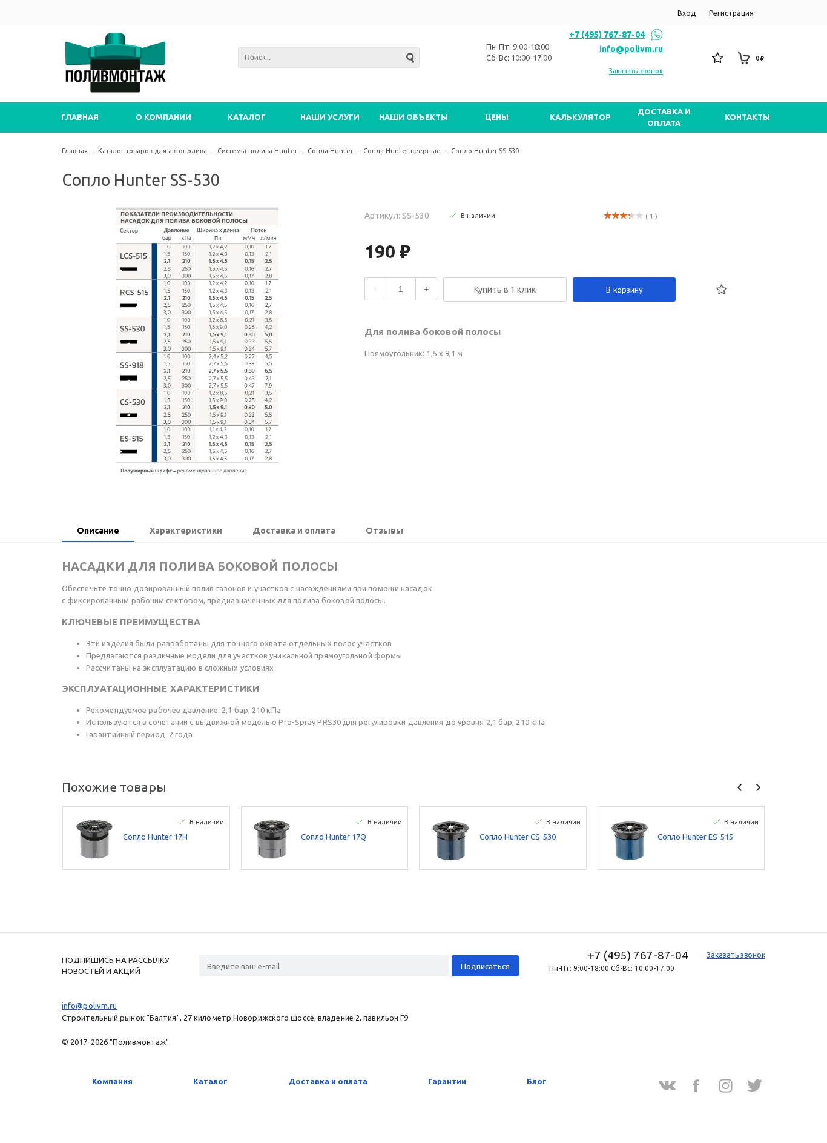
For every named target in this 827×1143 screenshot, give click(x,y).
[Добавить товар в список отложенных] (721, 289)
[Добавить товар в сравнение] (695, 289)
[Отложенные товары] (718, 58)
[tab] (98, 532)
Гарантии (447, 1081)
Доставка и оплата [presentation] (293, 530)
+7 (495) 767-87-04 (607, 34)
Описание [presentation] (98, 530)
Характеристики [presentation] (186, 530)
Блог (537, 1081)
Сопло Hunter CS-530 (517, 836)
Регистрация (731, 13)
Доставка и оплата (327, 1081)
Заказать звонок (636, 71)
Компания (112, 1081)
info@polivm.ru (631, 49)
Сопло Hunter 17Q (333, 836)
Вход (686, 13)
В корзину (624, 289)
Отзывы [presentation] (384, 530)
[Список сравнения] (691, 58)
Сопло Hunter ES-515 (695, 836)
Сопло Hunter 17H (155, 836)
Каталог (210, 1081)
